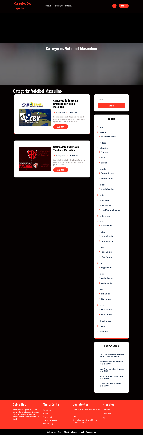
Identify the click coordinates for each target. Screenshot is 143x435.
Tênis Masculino (106, 293)
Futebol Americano (105, 205)
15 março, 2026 (61, 155)
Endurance (104, 152)
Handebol (102, 232)
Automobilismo (104, 148)
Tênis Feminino (106, 299)
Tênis (101, 289)
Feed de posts (48, 417)
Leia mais (60, 126)
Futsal (101, 221)
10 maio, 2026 (60, 112)
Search (111, 105)
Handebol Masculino (107, 241)
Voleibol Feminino (106, 283)
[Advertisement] (71, 27)
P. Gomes (102, 383)
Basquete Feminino (107, 178)
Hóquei (102, 247)
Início (101, 127)
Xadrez (102, 305)
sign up (124, 6)
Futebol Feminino (105, 200)
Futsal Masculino (106, 225)
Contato (48, 6)
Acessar (45, 413)
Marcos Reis (104, 376)
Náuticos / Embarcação (108, 136)
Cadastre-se (47, 410)
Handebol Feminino (107, 236)
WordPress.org (48, 424)
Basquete (103, 169)
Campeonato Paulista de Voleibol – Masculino (66, 148)
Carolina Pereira (105, 361)
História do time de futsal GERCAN (112, 370)
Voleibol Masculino (107, 278)
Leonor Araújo (104, 369)
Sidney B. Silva (73, 112)
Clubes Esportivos (105, 321)
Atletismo (103, 143)
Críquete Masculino (107, 189)
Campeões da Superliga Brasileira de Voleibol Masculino (65, 104)
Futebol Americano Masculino (110, 210)
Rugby (101, 263)
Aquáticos (103, 132)
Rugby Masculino (106, 267)
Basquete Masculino (107, 173)
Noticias (102, 326)
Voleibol (102, 274)
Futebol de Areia (105, 216)
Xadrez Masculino (106, 309)
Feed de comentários (50, 420)
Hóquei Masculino (106, 252)
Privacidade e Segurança (63, 6)
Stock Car (104, 162)
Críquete (102, 184)
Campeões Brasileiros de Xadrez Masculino (112, 355)
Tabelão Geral (104, 331)
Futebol (102, 195)
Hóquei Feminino (106, 257)
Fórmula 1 (104, 157)
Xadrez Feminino (106, 314)
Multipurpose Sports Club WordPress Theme (65, 432)
